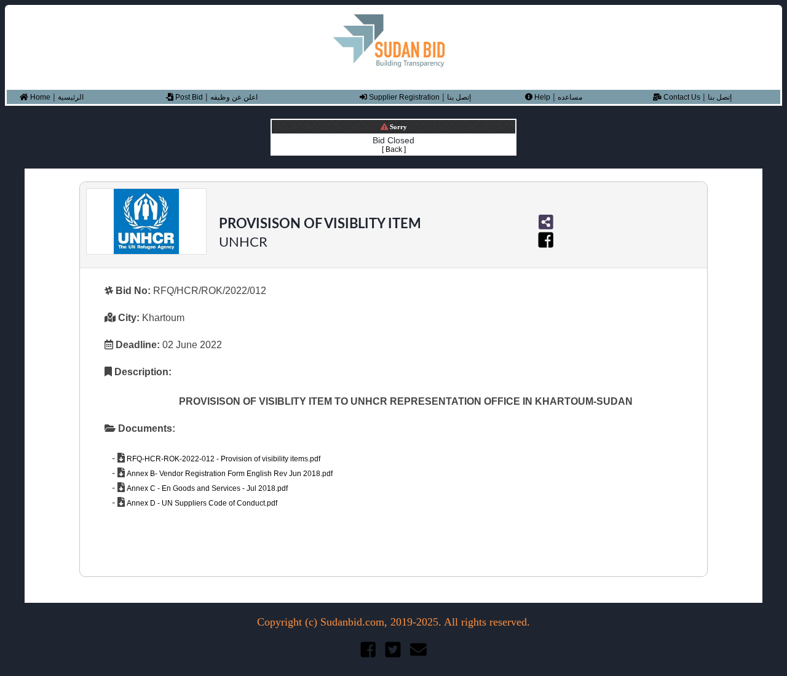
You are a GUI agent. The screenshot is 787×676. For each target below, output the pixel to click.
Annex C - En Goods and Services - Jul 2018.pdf (206, 488)
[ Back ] (394, 149)
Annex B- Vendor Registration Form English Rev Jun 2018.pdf (229, 473)
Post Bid (188, 97)
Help (541, 97)
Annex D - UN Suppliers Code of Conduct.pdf (201, 503)
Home (39, 97)
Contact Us (681, 97)
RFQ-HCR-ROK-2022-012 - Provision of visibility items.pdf (222, 459)
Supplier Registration (403, 97)
